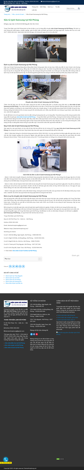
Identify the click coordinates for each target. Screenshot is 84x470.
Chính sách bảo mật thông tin (66, 315)
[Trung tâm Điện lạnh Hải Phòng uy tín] (15, 8)
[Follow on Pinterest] (37, 334)
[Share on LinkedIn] (23, 266)
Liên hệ (34, 10)
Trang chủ (35, 7)
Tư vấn (57, 7)
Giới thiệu (43, 7)
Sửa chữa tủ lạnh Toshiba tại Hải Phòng (25, 250)
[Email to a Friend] (16, 266)
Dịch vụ (50, 7)
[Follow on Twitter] (31, 334)
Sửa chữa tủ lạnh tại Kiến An (14, 283)
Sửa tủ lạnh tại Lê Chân (13, 278)
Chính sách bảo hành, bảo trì (66, 320)
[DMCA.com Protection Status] (60, 459)
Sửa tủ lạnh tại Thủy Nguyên (14, 276)
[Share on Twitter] (13, 266)
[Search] (79, 8)
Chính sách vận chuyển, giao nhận (67, 317)
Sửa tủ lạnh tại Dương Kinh (14, 281)
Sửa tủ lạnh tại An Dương (13, 279)
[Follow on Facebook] (34, 334)
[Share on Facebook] (10, 266)
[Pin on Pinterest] (20, 266)
